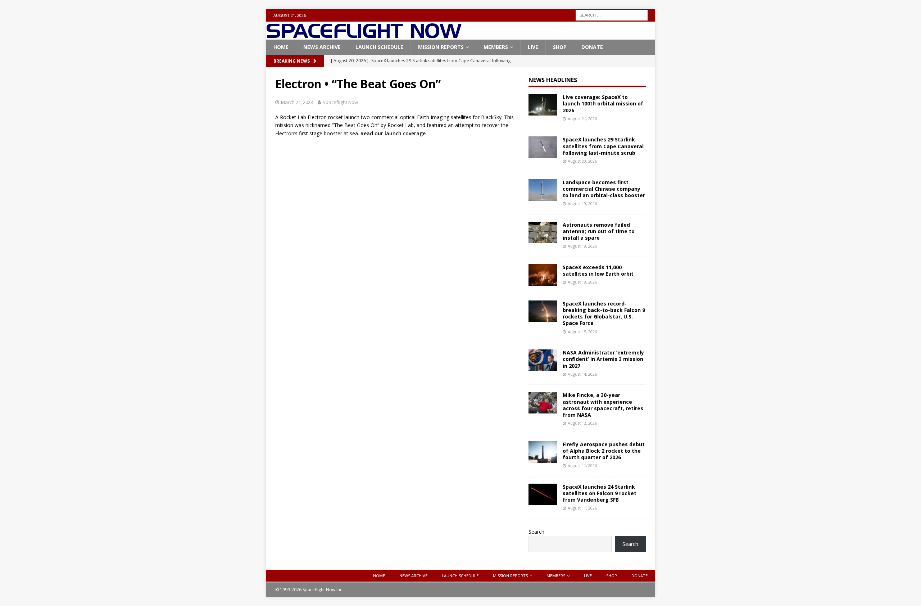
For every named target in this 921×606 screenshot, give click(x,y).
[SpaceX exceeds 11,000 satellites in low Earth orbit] (542, 275)
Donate (592, 47)
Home (281, 47)
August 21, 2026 (582, 118)
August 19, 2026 (582, 203)
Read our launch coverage (393, 133)
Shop (560, 47)
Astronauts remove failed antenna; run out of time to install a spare (599, 231)
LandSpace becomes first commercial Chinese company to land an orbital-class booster (604, 189)
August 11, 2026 (582, 465)
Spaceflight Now (340, 102)
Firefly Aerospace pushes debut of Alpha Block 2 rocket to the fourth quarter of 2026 (604, 451)
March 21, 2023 (297, 102)
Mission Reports (441, 47)
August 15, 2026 (582, 331)
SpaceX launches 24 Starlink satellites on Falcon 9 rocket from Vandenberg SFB (599, 493)
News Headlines (552, 80)
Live (533, 47)
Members (496, 47)
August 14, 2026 (582, 374)
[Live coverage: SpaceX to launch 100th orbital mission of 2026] (542, 105)
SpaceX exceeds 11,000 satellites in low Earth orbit (598, 270)
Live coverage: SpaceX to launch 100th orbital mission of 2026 (603, 103)
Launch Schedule (379, 47)
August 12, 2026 (582, 423)
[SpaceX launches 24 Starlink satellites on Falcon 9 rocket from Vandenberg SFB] (542, 494)
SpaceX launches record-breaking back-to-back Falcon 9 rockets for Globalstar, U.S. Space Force (604, 313)
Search (536, 531)
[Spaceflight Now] (364, 35)
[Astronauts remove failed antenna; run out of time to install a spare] (542, 232)
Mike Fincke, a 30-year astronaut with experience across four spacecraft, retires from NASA (603, 405)
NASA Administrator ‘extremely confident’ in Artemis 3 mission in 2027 (603, 359)
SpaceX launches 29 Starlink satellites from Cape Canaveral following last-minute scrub (603, 146)
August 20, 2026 (582, 161)
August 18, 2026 (582, 246)
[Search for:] (612, 14)
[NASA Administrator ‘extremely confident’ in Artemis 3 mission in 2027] (542, 360)
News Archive (322, 47)
